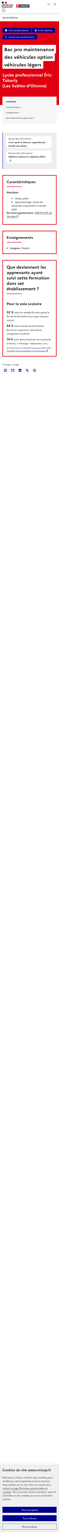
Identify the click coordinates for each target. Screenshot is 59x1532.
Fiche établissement (18, 30)
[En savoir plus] (10, 160)
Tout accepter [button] (29, 1509)
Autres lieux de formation (21, 36)
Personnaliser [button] (29, 1526)
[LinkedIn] (20, 370)
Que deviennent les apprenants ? (20, 118)
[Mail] (13, 370)
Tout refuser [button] (30, 1518)
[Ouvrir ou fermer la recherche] (48, 4)
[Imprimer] (5, 370)
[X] (27, 370)
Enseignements (12, 112)
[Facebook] (34, 370)
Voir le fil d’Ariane (10, 17)
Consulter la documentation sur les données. (26, 351)
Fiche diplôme (45, 30)
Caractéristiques (13, 107)
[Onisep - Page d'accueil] (22, 6)
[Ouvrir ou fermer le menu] (54, 4)
